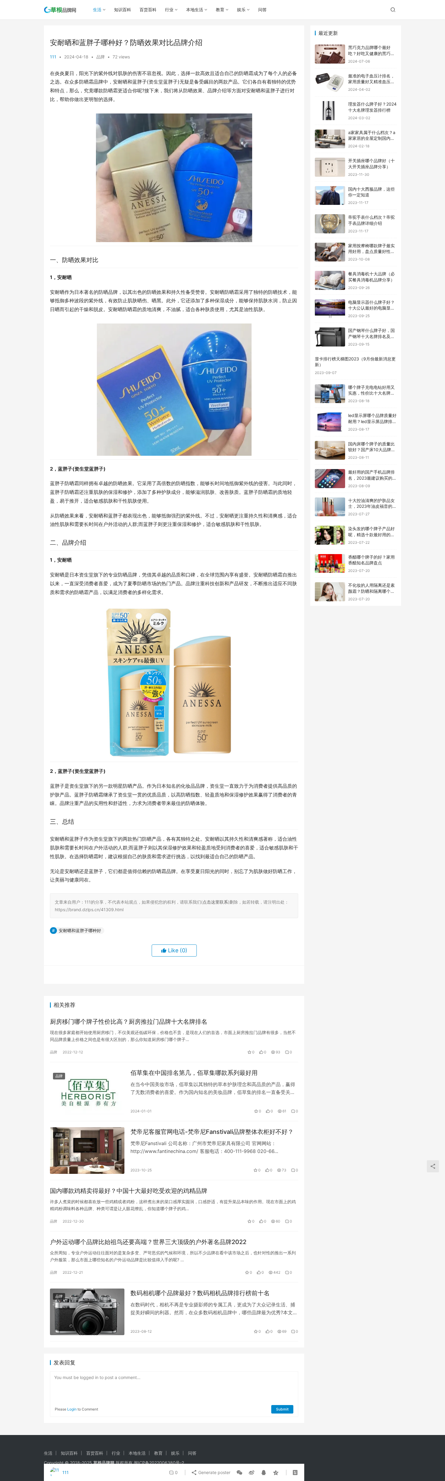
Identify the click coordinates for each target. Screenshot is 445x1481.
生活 (97, 9)
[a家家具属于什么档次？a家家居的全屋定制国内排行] (330, 139)
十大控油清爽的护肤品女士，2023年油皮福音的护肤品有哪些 (372, 506)
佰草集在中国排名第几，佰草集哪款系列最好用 (194, 1072)
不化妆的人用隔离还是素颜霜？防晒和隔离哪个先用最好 (371, 591)
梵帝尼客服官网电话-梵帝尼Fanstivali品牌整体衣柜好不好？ (212, 1131)
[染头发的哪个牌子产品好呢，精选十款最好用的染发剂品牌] (330, 535)
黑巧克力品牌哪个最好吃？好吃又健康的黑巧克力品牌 (371, 53)
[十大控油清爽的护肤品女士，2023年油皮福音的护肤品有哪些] (330, 507)
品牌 (100, 56)
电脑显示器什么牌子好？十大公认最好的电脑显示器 (371, 308)
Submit (282, 1409)
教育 (220, 9)
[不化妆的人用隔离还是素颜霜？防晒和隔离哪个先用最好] (330, 591)
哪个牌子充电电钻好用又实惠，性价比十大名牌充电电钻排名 (371, 393)
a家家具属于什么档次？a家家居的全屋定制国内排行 (371, 138)
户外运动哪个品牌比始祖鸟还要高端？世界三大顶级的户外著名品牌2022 (148, 1242)
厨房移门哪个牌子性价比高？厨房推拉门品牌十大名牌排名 (128, 1021)
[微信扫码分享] (239, 1472)
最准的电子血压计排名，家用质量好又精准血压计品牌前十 (371, 81)
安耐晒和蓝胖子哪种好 (80, 930)
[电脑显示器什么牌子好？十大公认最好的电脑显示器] (330, 308)
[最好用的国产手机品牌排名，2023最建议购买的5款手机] (330, 478)
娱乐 (241, 9)
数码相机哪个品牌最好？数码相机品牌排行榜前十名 (200, 1293)
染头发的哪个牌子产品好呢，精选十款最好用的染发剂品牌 (371, 534)
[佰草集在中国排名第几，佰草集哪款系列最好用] (87, 1091)
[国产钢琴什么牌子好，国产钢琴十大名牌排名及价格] (330, 336)
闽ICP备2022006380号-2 (159, 1462)
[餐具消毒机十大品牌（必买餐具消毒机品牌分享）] (330, 280)
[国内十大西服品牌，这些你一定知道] (330, 195)
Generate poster (213, 1472)
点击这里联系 (215, 902)
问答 (262, 9)
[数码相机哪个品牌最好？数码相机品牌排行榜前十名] (87, 1312)
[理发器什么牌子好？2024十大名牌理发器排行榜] (330, 110)
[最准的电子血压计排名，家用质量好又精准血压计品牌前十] (330, 82)
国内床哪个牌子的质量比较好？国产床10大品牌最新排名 (371, 449)
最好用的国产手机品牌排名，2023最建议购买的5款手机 (371, 477)
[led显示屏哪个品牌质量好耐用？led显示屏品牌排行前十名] (330, 422)
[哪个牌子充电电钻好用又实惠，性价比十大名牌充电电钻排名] (330, 393)
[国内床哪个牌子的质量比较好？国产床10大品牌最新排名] (330, 450)
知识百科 (122, 9)
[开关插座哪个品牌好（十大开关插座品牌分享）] (330, 167)
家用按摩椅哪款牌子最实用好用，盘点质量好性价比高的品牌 (371, 251)
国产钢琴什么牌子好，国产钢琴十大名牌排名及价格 (371, 336)
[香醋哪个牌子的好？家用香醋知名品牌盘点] (330, 563)
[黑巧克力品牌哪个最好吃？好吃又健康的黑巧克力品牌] (330, 54)
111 (53, 56)
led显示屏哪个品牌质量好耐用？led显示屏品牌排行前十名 (372, 421)
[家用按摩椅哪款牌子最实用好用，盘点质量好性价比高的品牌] (330, 252)
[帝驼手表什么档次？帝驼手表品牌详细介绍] (330, 223)
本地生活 (194, 9)
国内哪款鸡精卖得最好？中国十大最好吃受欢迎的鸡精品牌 (128, 1190)
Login (72, 1409)
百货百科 (148, 9)
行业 (169, 9)
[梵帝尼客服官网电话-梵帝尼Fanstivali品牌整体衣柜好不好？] (87, 1150)
